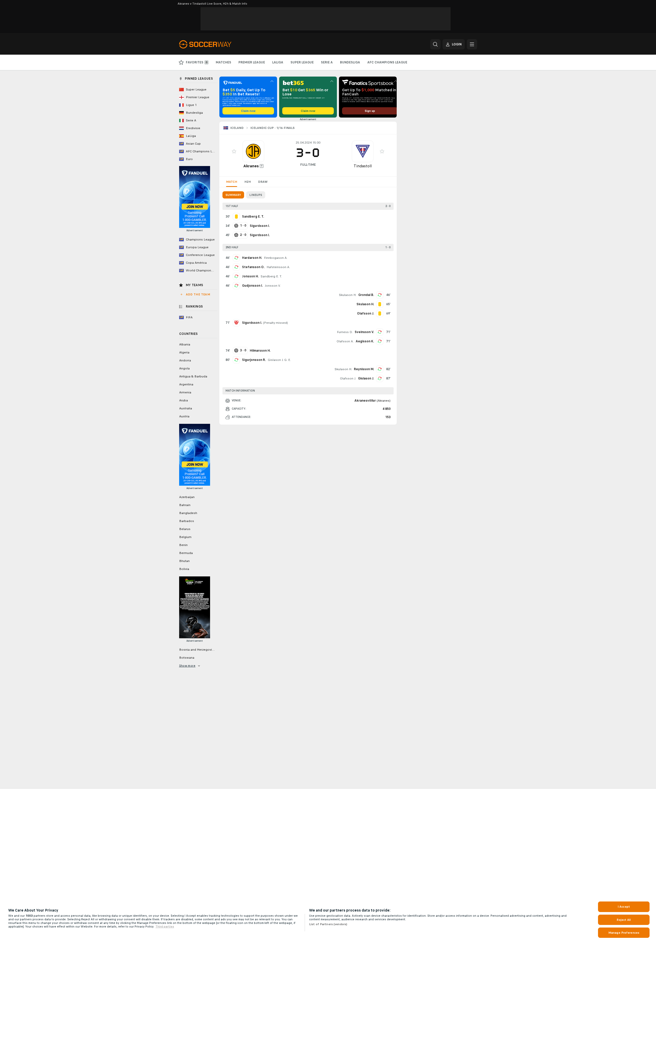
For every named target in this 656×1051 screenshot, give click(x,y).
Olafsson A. (345, 341)
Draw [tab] (263, 182)
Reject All (624, 920)
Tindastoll (363, 165)
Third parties (164, 926)
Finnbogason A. (275, 258)
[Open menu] (472, 44)
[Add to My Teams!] (234, 151)
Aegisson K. (365, 341)
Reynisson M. (364, 369)
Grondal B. (366, 295)
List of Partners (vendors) (328, 924)
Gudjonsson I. (252, 286)
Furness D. (345, 332)
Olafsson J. (348, 378)
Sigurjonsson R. (254, 360)
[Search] (435, 44)
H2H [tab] (247, 182)
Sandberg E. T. (271, 276)
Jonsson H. (250, 276)
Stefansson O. (253, 267)
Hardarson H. (252, 258)
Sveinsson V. (364, 332)
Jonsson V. (273, 286)
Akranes (251, 165)
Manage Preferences (623, 932)
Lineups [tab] (255, 195)
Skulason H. (347, 295)
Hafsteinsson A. (278, 267)
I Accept (624, 906)
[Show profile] (253, 151)
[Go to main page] (214, 44)
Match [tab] (231, 182)
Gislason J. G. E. (279, 360)
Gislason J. (366, 378)
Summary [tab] (233, 195)
